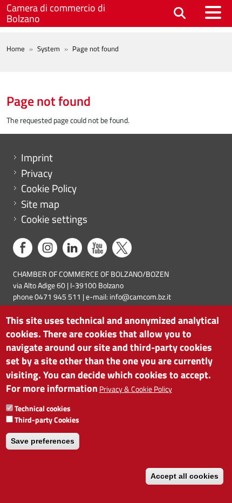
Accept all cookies (185, 476)
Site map (40, 204)
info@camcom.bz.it (140, 296)
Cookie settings (54, 219)
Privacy (36, 173)
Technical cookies (43, 408)
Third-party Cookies (47, 419)
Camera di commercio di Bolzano (55, 13)
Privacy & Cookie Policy (135, 389)
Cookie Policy (49, 188)
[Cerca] (179, 14)
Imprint (37, 157)
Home (15, 48)
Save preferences (42, 441)
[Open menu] (213, 12)
